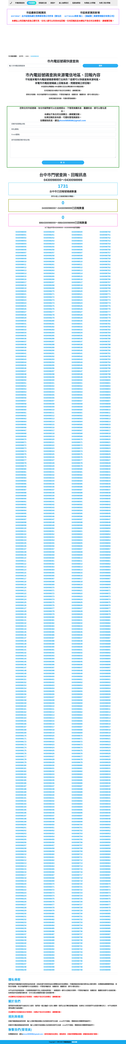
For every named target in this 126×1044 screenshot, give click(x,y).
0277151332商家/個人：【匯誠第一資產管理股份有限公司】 (90, 16)
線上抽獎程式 (64, 3)
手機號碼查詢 (20, 3)
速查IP (52, 3)
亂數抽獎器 (76, 3)
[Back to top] (122, 1034)
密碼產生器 (43, 3)
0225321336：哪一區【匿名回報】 (36, 16)
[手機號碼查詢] (11, 3)
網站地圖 (74, 1042)
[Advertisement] (63, 41)
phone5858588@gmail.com (72, 120)
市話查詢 (31, 3)
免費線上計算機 (89, 3)
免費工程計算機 (104, 3)
